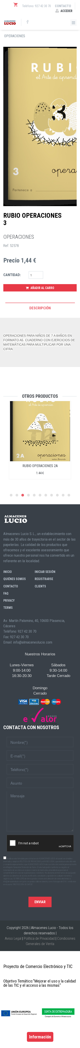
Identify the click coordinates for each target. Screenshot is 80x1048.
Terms (8, 607)
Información (40, 1037)
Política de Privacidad (39, 938)
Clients (40, 586)
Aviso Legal (13, 938)
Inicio (7, 572)
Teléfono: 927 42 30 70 (36, 6)
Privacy (9, 600)
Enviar (40, 902)
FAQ (5, 593)
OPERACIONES (14, 36)
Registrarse (44, 579)
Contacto (63, 6)
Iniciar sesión (45, 572)
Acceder (66, 11)
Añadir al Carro (42, 288)
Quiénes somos (14, 579)
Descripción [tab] (40, 308)
